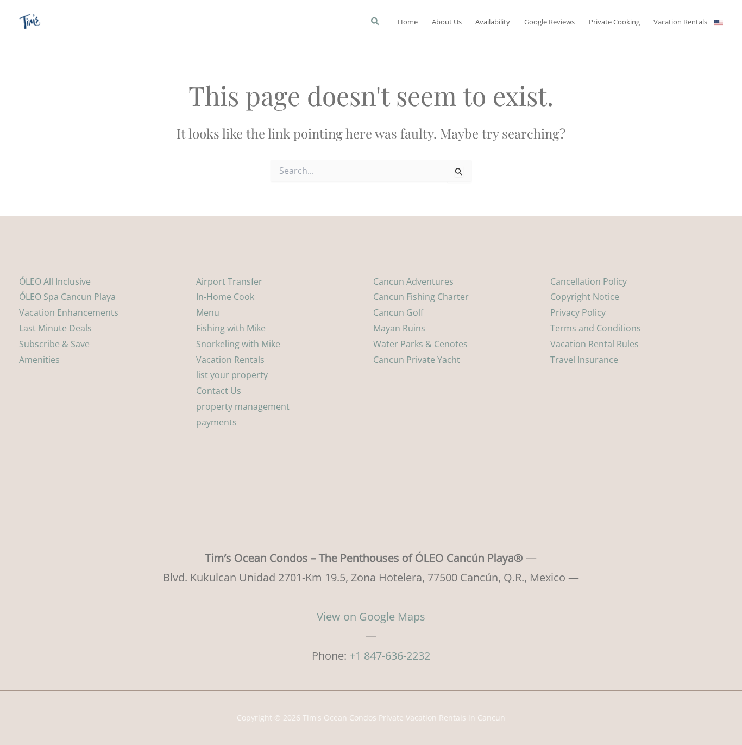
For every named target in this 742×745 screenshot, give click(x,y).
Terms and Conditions (595, 328)
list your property (232, 375)
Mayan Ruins (399, 328)
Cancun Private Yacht (416, 360)
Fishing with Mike (231, 328)
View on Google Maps (371, 616)
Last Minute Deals (55, 328)
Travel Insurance (584, 360)
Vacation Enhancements (68, 312)
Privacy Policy (578, 312)
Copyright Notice (584, 297)
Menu (207, 312)
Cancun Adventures (413, 281)
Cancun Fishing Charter (421, 297)
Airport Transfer (229, 281)
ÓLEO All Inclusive (55, 281)
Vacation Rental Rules (594, 344)
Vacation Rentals (230, 360)
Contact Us (218, 391)
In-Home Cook (225, 297)
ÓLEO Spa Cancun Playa (67, 297)
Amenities (39, 360)
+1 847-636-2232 (389, 655)
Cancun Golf (398, 312)
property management (243, 406)
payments (216, 422)
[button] (375, 22)
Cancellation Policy (588, 281)
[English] (718, 21)
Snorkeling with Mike (238, 344)
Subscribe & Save (54, 344)
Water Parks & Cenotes (420, 344)
